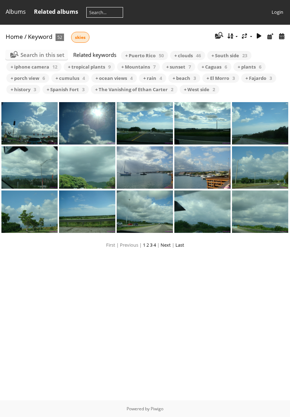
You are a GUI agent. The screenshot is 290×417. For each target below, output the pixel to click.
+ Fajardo (258, 78)
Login (277, 12)
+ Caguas (214, 67)
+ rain (152, 78)
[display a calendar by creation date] (281, 36)
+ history (23, 89)
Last (179, 245)
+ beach (184, 78)
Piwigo (157, 409)
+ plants (249, 67)
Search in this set (42, 54)
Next (166, 245)
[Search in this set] (218, 36)
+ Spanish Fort (66, 89)
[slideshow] (259, 36)
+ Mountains (138, 67)
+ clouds (187, 55)
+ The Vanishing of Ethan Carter (134, 89)
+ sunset (178, 67)
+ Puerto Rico (144, 55)
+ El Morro (221, 78)
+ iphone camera (34, 67)
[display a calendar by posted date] (270, 36)
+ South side (229, 55)
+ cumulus (70, 78)
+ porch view (28, 78)
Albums (16, 12)
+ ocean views (114, 78)
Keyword (40, 37)
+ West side (199, 89)
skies (80, 37)
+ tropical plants (89, 67)
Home (14, 37)
